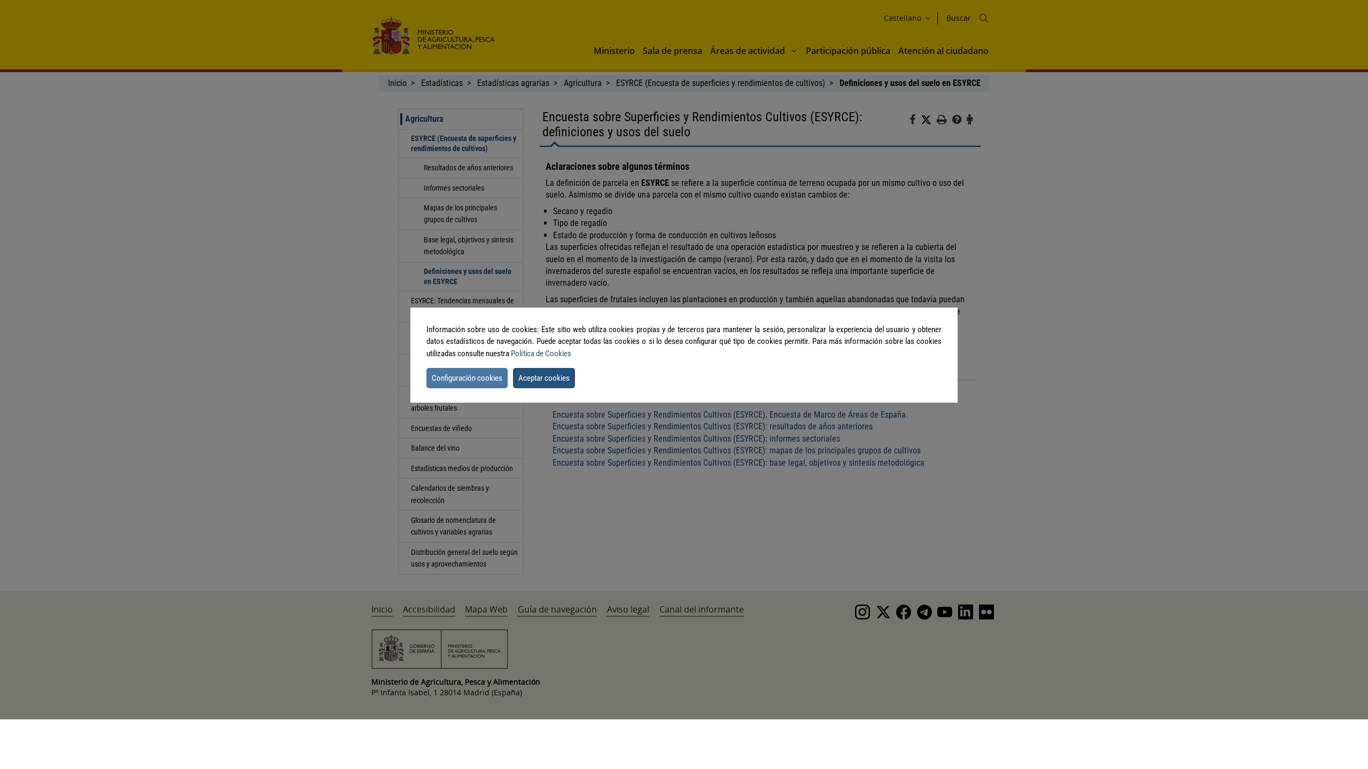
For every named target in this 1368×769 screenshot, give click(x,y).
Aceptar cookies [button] (544, 378)
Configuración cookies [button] (467, 378)
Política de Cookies (541, 353)
